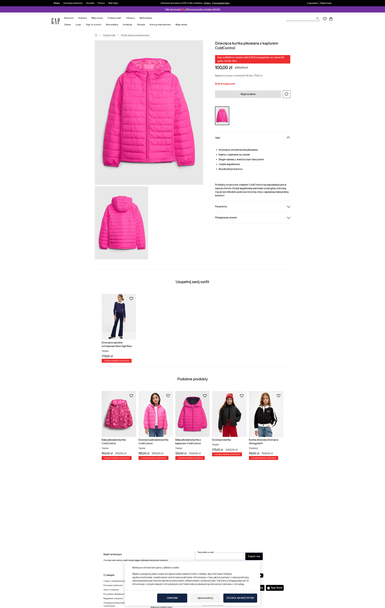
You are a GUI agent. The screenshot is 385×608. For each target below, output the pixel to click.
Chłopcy (130, 18)
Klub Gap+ (113, 3)
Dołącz (207, 3)
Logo (78, 24)
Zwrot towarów (111, 589)
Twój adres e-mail (205, 552)
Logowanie (312, 3)
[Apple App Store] (275, 588)
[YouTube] (260, 575)
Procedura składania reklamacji (118, 594)
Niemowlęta (146, 18)
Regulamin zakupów (113, 598)
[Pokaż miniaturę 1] (121, 222)
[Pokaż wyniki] (317, 18)
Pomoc (101, 3)
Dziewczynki (114, 18)
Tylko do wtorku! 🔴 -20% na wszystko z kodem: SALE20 (192, 9)
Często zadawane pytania (116, 581)
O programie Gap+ (221, 3)
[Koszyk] (331, 19)
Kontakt (90, 3)
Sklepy (57, 3)
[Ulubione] (325, 19)
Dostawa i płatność (73, 3)
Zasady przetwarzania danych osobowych (118, 604)
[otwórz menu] (75, 18)
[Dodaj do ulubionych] (131, 298)
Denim (67, 24)
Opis (217, 137)
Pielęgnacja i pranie (226, 217)
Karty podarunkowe (160, 24)
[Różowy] (222, 115)
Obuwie (141, 24)
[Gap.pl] (56, 21)
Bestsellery (112, 24)
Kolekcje (127, 24)
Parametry (221, 206)
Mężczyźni (97, 18)
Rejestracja (325, 3)
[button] (286, 94)
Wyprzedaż (181, 24)
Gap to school (93, 24)
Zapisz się (254, 556)
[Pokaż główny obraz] (149, 112)
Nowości (69, 18)
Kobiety (83, 18)
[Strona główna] (96, 35)
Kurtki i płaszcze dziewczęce (135, 35)
